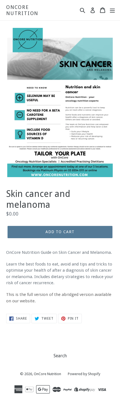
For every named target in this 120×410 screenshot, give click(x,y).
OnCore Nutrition (22, 10)
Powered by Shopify (84, 374)
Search (60, 355)
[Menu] (112, 10)
